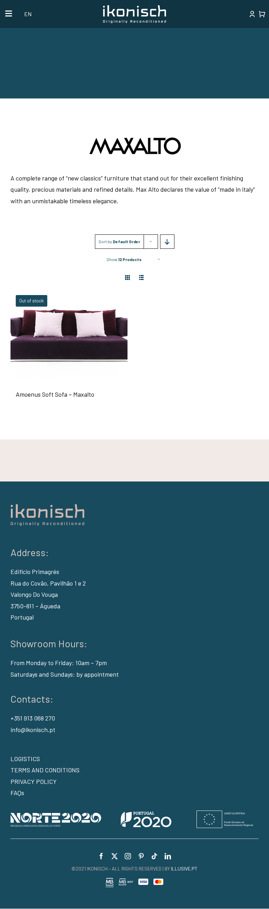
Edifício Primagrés (35, 571)
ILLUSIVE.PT (184, 869)
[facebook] (101, 856)
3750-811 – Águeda (35, 606)
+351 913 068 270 (33, 718)
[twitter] (114, 856)
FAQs (17, 793)
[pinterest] (141, 856)
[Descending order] (167, 241)
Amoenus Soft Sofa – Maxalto (55, 394)
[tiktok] (154, 856)
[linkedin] (168, 856)
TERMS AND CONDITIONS (45, 770)
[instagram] (128, 856)
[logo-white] (134, 8)
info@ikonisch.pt (33, 729)
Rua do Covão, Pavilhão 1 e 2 (48, 583)
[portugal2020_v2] (132, 814)
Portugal (22, 617)
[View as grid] (127, 277)
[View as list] (142, 277)
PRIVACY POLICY (34, 781)
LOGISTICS (25, 759)
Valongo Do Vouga (34, 594)
